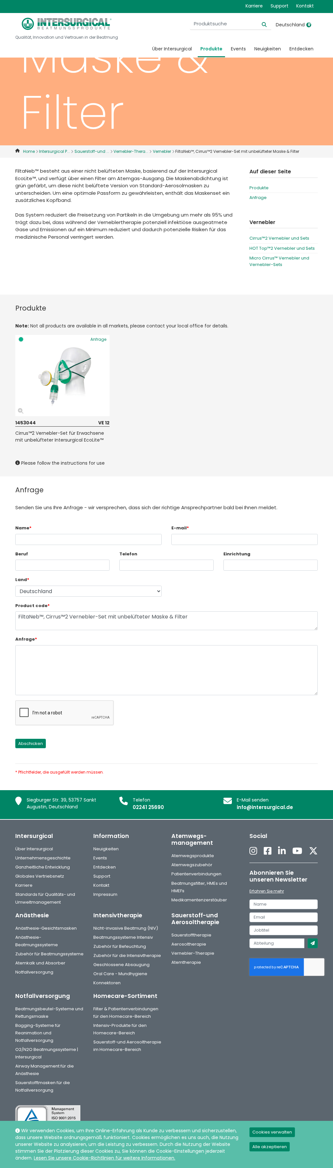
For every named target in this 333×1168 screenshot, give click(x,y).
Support (279, 6)
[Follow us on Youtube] (297, 851)
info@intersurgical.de (265, 807)
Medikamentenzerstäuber (199, 900)
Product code (32, 606)
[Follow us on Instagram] (253, 851)
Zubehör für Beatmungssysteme (49, 954)
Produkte (211, 49)
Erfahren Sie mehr (266, 891)
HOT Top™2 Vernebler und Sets (282, 248)
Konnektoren (107, 983)
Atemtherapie (186, 962)
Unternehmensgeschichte (43, 858)
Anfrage (258, 197)
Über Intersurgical (172, 49)
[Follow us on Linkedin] (282, 851)
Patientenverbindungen (196, 874)
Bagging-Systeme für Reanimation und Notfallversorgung (37, 1032)
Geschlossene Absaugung (121, 965)
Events (238, 49)
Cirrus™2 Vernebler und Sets (279, 238)
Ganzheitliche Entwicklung (42, 867)
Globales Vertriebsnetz (39, 876)
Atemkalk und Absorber (40, 963)
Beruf (21, 554)
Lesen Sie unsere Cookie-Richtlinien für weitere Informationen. (104, 1158)
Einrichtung (236, 554)
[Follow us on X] (313, 851)
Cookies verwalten (272, 1132)
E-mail (180, 528)
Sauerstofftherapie (191, 935)
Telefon (128, 554)
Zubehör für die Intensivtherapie (127, 955)
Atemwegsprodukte (192, 856)
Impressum (105, 894)
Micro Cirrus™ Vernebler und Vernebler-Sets (279, 261)
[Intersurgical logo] (66, 23)
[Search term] (260, 24)
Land (22, 580)
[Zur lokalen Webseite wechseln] (309, 25)
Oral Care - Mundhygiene (120, 974)
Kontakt (305, 6)
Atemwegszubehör (191, 865)
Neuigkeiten (267, 49)
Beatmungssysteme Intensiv (123, 937)
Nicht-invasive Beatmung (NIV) (125, 928)
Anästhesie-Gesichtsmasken (46, 928)
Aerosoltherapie (188, 944)
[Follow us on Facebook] (268, 851)
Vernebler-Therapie (192, 953)
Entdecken (301, 49)
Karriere (254, 6)
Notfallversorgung (34, 972)
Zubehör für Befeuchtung (119, 946)
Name (23, 528)
